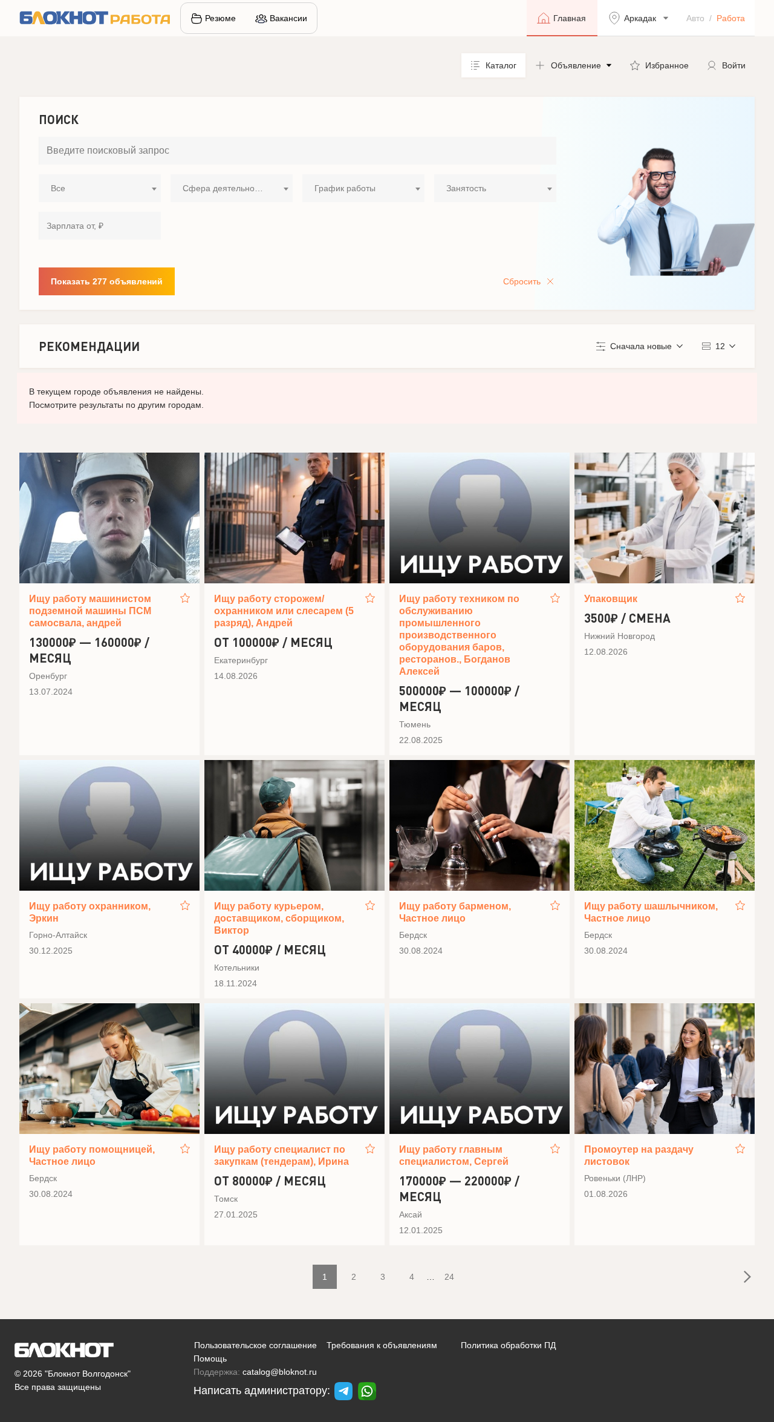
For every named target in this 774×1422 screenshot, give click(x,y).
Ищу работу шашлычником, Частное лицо (651, 912)
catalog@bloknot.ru (279, 1372)
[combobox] (100, 188)
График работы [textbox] (345, 188)
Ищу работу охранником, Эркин (90, 912)
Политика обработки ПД (508, 1345)
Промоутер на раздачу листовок (639, 1155)
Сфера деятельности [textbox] (225, 188)
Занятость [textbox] (466, 188)
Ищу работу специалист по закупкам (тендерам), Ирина (281, 1155)
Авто (695, 18)
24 (449, 1277)
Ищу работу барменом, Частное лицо (455, 912)
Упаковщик (610, 599)
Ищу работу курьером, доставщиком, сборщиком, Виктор (279, 918)
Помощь (210, 1358)
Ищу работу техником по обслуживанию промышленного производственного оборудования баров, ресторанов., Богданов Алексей (459, 635)
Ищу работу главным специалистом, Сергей (454, 1155)
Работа (731, 18)
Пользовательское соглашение (255, 1345)
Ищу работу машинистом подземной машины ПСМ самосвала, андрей (90, 611)
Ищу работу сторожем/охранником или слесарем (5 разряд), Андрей (284, 611)
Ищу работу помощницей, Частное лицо (92, 1155)
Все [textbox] (58, 188)
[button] (573, 65)
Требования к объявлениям (382, 1345)
